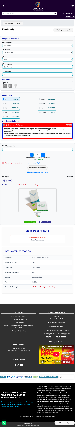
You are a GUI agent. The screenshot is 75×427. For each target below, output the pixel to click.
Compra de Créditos (19, 331)
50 (5, 99)
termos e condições (34, 163)
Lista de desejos (30, 222)
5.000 (43, 103)
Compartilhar (45, 222)
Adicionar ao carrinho (38, 168)
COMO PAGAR (19, 322)
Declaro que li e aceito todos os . (23, 163)
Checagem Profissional (16, 125)
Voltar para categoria (63, 30)
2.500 (43, 99)
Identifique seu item (9, 146)
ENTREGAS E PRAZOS (18, 316)
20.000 (43, 112)
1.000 (6, 117)
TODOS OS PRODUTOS (11, 23)
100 (6, 103)
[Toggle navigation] (3, 6)
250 (6, 108)
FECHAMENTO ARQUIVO (18, 319)
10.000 (43, 108)
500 (6, 112)
